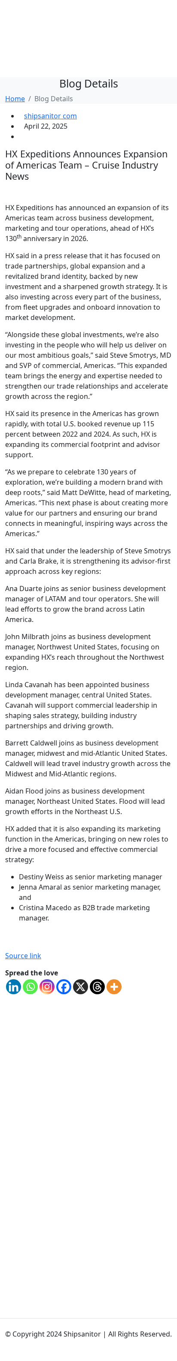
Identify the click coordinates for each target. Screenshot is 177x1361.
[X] (80, 986)
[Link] (7, 1323)
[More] (114, 986)
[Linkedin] (13, 986)
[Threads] (97, 986)
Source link (23, 955)
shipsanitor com (50, 116)
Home (15, 98)
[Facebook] (63, 986)
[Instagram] (47, 986)
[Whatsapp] (30, 986)
